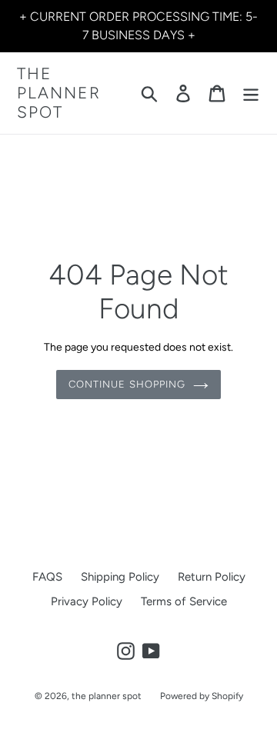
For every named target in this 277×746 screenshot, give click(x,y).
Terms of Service (184, 601)
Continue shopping (126, 384)
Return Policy (211, 577)
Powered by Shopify (201, 696)
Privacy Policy (86, 601)
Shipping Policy (120, 577)
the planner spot (59, 93)
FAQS (47, 577)
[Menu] (251, 93)
